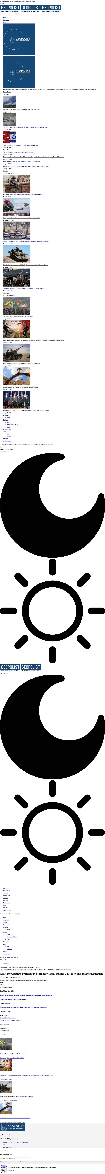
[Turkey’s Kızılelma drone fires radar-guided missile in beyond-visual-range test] (16, 286)
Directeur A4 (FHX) (5, 1011)
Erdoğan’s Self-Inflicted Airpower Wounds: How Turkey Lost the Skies (21, 218)
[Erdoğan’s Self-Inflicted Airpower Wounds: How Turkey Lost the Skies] (16, 215)
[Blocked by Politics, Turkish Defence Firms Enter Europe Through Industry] (16, 192)
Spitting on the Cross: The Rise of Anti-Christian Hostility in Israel (20, 387)
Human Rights (11, 1122)
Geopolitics (6, 22)
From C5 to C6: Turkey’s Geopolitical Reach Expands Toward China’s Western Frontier (26, 166)
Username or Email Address (7, 1158)
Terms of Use (31, 1)
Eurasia (9, 1100)
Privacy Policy (22, 1)
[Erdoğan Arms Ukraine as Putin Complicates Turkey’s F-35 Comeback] (16, 361)
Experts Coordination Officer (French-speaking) (13, 999)
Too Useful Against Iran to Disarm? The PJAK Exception (18, 152)
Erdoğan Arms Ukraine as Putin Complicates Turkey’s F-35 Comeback (21, 161)
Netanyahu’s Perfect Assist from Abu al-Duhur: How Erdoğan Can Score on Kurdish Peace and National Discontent (33, 157)
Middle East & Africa (18, 1058)
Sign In (16, 957)
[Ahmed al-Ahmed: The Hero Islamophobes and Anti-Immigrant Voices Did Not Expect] (16, 239)
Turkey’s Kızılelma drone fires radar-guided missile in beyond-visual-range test (23, 288)
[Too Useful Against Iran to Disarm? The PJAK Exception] (16, 314)
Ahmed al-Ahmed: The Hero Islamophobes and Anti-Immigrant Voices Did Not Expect (26, 241)
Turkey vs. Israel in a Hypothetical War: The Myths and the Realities (21, 145)
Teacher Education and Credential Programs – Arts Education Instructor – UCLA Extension (26, 995)
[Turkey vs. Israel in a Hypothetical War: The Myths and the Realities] (9, 143)
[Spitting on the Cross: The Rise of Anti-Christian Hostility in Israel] (16, 384)
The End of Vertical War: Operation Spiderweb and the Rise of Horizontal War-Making (25, 127)
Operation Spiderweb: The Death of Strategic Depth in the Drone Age (21, 109)
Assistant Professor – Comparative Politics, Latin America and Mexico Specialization (23, 1007)
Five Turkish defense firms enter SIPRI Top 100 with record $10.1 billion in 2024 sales (25, 265)
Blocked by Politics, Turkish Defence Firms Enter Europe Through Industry (23, 194)
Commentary (3, 1058)
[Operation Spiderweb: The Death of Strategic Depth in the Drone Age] (9, 107)
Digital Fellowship (5, 1003)
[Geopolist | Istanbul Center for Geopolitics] (31, 11)
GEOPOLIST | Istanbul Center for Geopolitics (14, 980)
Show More (9, 449)
